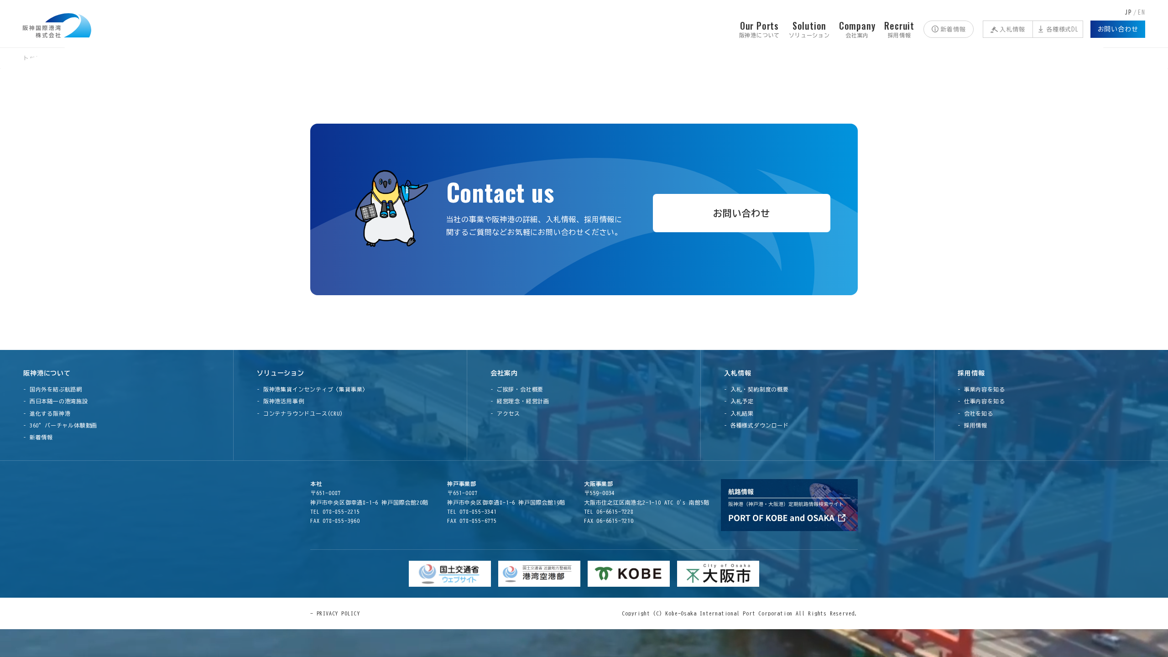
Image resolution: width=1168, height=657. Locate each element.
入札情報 (1012, 29)
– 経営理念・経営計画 (519, 401)
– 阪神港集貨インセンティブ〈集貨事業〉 (312, 389)
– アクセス (505, 413)
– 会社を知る (975, 413)
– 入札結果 (739, 413)
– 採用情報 (972, 425)
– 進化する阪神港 (46, 413)
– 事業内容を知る (981, 389)
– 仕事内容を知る (981, 401)
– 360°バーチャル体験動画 (60, 425)
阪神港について (47, 373)
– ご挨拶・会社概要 (516, 389)
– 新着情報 (38, 437)
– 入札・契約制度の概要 (756, 389)
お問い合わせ (1118, 29)
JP (1128, 13)
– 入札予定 (739, 401)
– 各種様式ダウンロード (756, 425)
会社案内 (503, 373)
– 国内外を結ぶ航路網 (52, 389)
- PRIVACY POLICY (335, 613)
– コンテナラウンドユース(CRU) (300, 413)
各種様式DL (1062, 29)
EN (1141, 13)
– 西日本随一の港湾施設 (55, 401)
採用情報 (971, 373)
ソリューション (280, 373)
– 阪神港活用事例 (280, 401)
